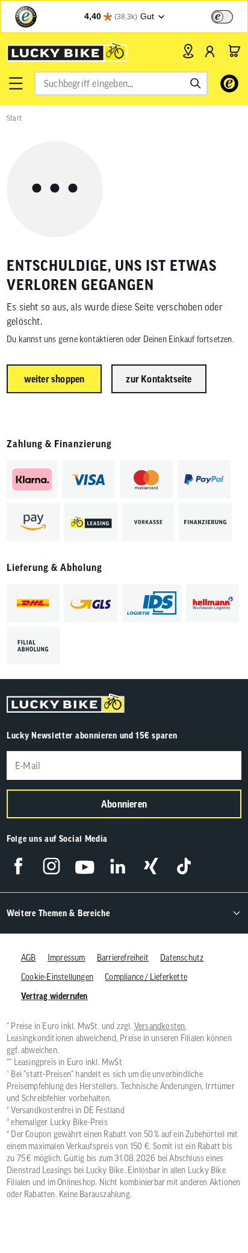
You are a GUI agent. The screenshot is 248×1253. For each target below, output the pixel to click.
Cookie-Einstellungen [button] (57, 977)
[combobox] (121, 83)
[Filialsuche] (188, 51)
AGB (28, 957)
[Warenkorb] (234, 51)
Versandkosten (159, 1026)
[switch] (222, 16)
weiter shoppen (54, 378)
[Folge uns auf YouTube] (84, 866)
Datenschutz (181, 957)
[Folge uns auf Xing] (151, 866)
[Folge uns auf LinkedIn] (117, 866)
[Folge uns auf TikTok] (184, 866)
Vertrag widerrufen (54, 996)
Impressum (66, 957)
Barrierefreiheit (123, 957)
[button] (16, 83)
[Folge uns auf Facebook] (18, 866)
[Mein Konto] (210, 51)
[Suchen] (196, 83)
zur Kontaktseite (158, 378)
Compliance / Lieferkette (146, 977)
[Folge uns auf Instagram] (51, 866)
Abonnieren (124, 804)
